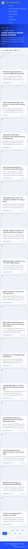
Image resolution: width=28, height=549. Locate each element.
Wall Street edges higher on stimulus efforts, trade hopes (12, 483)
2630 (22, 530)
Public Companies (13, 14)
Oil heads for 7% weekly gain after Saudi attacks (14, 355)
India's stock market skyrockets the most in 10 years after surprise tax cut (14, 104)
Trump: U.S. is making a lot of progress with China (12, 514)
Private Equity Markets (12, 2)
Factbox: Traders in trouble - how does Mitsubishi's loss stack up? (13, 231)
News (10, 22)
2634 (19, 533)
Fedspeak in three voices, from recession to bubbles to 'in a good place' (14, 199)
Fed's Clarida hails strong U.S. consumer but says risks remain (13, 168)
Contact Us (23, 546)
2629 (17, 530)
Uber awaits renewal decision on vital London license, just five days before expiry (14, 324)
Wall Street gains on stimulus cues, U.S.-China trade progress (14, 262)
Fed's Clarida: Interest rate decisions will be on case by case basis (13, 452)
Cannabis (11, 17)
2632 (9, 533)
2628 (12, 530)
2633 (14, 533)
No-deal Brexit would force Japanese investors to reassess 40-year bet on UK (13, 419)
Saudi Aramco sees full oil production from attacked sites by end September (14, 136)
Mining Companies (13, 11)
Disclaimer (17, 546)
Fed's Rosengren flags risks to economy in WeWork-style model (13, 72)
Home (2, 27)
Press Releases (12, 19)
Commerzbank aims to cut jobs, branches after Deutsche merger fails (13, 387)
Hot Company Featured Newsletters (18, 8)
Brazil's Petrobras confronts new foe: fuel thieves (13, 292)
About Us (11, 6)
